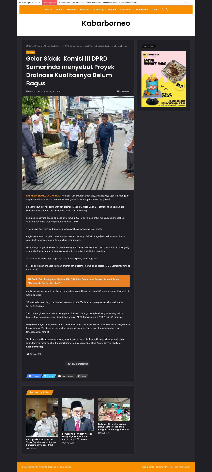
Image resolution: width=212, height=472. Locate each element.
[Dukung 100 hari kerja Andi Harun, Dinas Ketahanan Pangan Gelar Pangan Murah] (114, 409)
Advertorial (141, 9)
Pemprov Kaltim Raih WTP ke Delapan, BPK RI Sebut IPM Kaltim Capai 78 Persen (77, 436)
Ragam (112, 9)
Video (155, 9)
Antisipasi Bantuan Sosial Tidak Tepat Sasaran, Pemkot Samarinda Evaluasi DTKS (42, 442)
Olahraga (99, 9)
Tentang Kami (162, 467)
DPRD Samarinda (78, 363)
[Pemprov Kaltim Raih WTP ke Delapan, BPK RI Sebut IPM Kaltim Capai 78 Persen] (78, 414)
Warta (48, 9)
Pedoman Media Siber (180, 467)
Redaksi (31, 91)
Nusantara (125, 9)
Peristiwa (85, 9)
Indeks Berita (148, 467)
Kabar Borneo (65, 467)
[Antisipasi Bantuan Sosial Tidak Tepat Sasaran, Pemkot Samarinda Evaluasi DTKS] (42, 417)
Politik (59, 9)
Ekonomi (71, 9)
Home (31, 46)
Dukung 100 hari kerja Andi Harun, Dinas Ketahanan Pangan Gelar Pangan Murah (113, 427)
